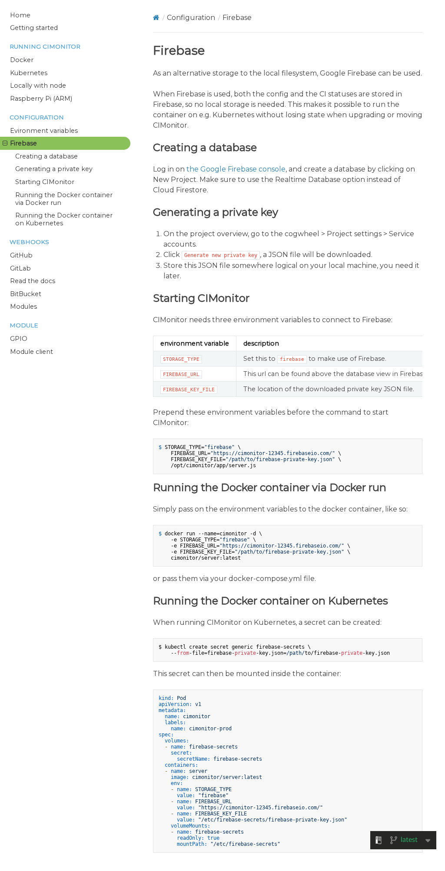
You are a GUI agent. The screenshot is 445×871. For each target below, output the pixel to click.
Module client (31, 352)
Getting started (34, 28)
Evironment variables (44, 131)
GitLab (20, 268)
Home (20, 15)
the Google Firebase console (236, 169)
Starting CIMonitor (44, 182)
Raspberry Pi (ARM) (41, 98)
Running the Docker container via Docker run (64, 199)
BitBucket (25, 294)
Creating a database (46, 156)
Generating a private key (54, 169)
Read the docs (32, 281)
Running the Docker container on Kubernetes (64, 219)
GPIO (18, 339)
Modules (23, 306)
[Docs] (156, 17)
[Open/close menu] (5, 143)
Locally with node (38, 85)
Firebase (23, 143)
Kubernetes (28, 73)
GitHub (21, 255)
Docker (21, 60)
